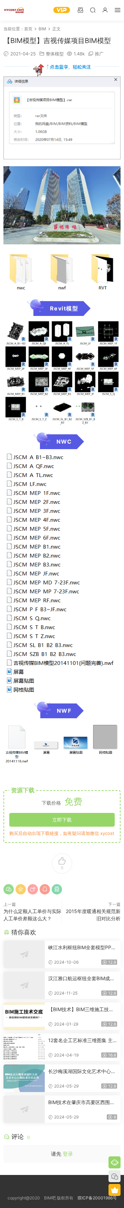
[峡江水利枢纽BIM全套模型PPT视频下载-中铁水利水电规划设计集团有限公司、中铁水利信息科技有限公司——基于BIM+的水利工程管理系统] (24, 954)
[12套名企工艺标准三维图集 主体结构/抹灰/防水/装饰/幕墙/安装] (24, 1047)
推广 (99, 53)
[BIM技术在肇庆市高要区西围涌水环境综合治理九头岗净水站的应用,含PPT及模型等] (24, 1109)
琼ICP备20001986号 (97, 1197)
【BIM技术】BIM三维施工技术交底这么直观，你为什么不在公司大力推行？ (82, 1009)
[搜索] (93, 10)
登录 (68, 1154)
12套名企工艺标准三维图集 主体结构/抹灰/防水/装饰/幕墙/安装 (81, 1040)
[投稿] (80, 10)
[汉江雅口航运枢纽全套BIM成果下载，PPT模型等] (24, 985)
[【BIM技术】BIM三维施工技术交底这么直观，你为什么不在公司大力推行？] (24, 1016)
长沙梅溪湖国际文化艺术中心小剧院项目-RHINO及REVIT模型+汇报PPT (82, 1071)
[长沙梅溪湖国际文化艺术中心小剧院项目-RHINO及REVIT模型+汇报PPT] (24, 1078)
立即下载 (62, 820)
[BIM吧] (13, 10)
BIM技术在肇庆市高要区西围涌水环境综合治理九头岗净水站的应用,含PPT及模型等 (82, 1102)
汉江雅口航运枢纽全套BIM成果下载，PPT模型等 (81, 978)
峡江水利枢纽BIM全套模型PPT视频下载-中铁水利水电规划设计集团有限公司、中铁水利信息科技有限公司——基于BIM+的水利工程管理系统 (82, 947)
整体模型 (55, 53)
